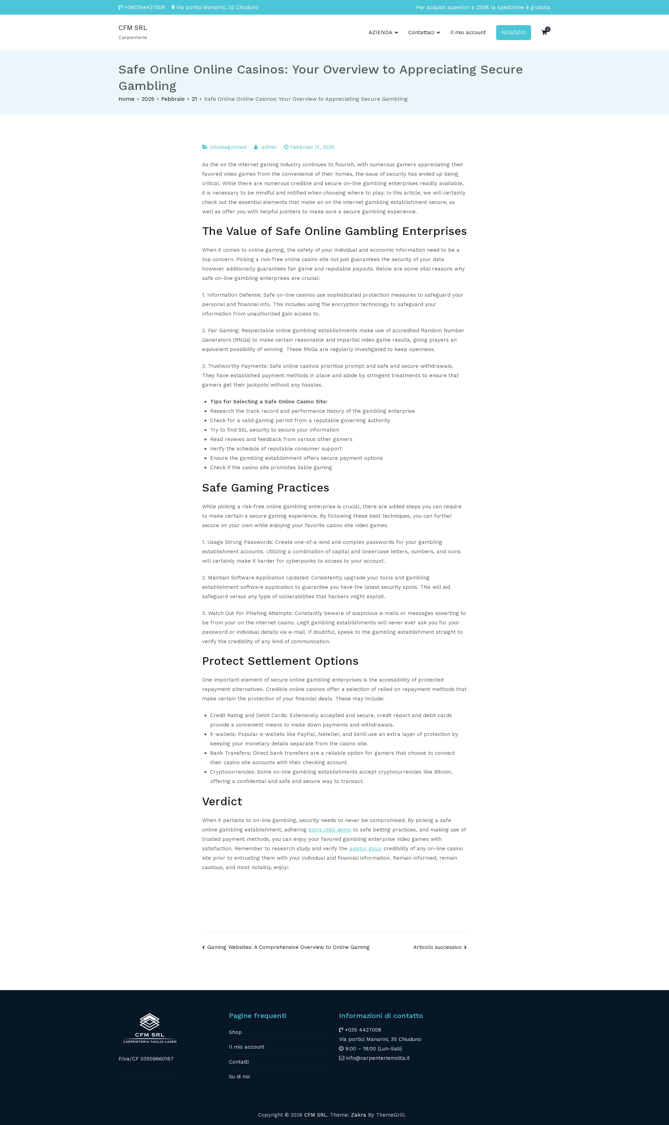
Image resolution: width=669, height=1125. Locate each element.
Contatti (239, 1062)
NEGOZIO (513, 32)
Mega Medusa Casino (145, 1077)
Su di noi (239, 1076)
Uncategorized (227, 147)
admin (269, 147)
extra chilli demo (329, 830)
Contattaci (421, 32)
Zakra (358, 1115)
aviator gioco (365, 848)
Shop (235, 1032)
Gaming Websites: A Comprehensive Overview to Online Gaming (288, 947)
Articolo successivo (437, 947)
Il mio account (468, 32)
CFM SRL (132, 28)
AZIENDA (380, 32)
